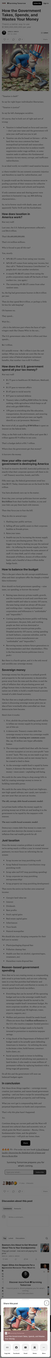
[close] (47, 1303)
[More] (44, 1347)
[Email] (25, 1347)
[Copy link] (7, 1347)
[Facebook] (16, 1347)
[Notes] (34, 1347)
